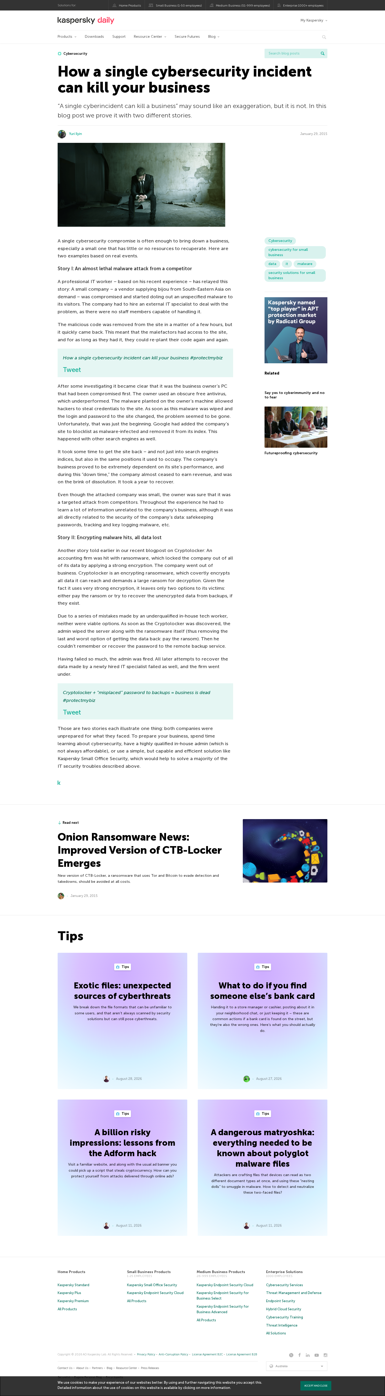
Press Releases (150, 1368)
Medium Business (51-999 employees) (243, 5)
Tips (125, 967)
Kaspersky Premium (73, 1301)
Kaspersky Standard (73, 1285)
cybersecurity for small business (288, 252)
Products (65, 36)
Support (118, 36)
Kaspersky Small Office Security (152, 1285)
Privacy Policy (146, 1354)
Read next (71, 823)
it (287, 264)
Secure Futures (187, 36)
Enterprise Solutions (284, 1272)
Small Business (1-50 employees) (179, 5)
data (272, 264)
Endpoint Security (280, 1301)
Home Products (130, 5)
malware (305, 264)
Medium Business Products (221, 1272)
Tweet (72, 370)
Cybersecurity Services (284, 1285)
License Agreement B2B (241, 1354)
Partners (97, 1368)
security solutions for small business (291, 275)
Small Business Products (149, 1272)
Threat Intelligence (282, 1325)
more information (215, 1388)
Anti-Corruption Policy (173, 1354)
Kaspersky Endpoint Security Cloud (155, 1293)
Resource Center (148, 36)
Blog (212, 36)
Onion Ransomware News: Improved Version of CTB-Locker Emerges (140, 850)
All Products (67, 1309)
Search (322, 53)
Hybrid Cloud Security (283, 1309)
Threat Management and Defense (294, 1293)
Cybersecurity (75, 54)
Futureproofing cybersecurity (291, 453)
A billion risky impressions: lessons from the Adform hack (122, 1142)
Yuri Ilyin (75, 134)
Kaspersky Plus (69, 1293)
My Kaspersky (311, 20)
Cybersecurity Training (284, 1317)
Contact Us (65, 1368)
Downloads (94, 36)
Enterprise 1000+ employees (303, 5)
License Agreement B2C (207, 1354)
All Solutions (276, 1333)
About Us (82, 1368)
